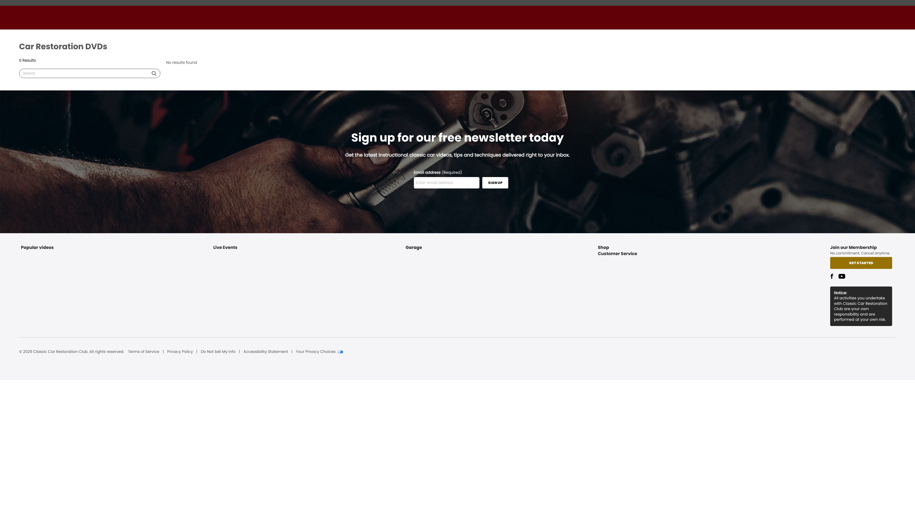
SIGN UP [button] (495, 182)
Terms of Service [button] (143, 351)
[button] (154, 73)
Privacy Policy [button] (180, 351)
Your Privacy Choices (316, 351)
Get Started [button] (861, 263)
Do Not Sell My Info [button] (218, 351)
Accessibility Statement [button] (266, 351)
